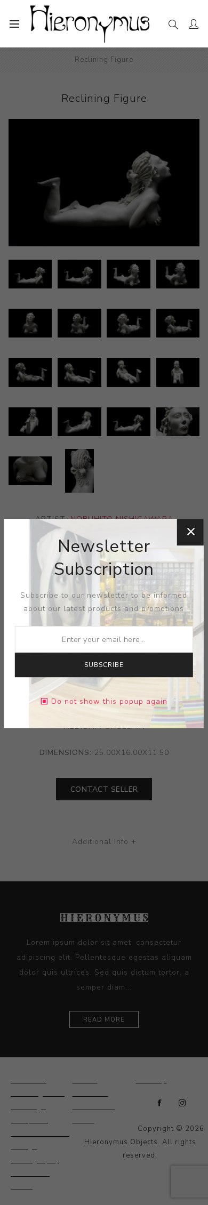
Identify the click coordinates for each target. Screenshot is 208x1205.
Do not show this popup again (109, 701)
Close (190, 532)
